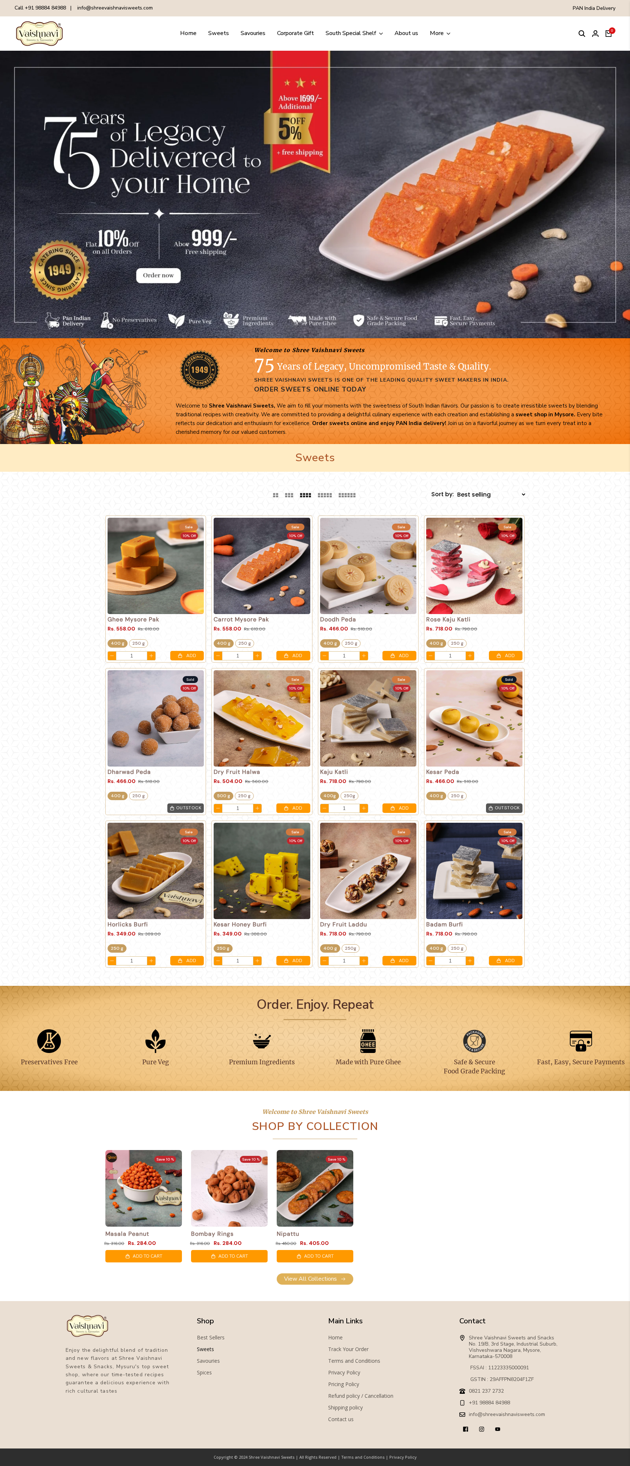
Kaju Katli (334, 772)
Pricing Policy (343, 1384)
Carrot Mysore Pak (241, 619)
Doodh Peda (338, 619)
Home (335, 1337)
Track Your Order (348, 1349)
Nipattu (288, 1234)
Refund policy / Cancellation (360, 1396)
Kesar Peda (442, 772)
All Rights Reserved (318, 1457)
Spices (204, 1372)
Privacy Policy (344, 1372)
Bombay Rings (212, 1234)
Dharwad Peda (129, 772)
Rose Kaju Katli (448, 619)
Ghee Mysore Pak (133, 619)
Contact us (341, 1419)
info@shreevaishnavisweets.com (115, 7)
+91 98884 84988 (45, 7)
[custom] (465, 1429)
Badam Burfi (444, 924)
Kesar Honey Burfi (240, 924)
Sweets (205, 1349)
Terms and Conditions (354, 1360)
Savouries (208, 1360)
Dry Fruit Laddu (343, 924)
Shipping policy (345, 1407)
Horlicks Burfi (128, 924)
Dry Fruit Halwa (237, 772)
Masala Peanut (127, 1234)
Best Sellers (211, 1337)
